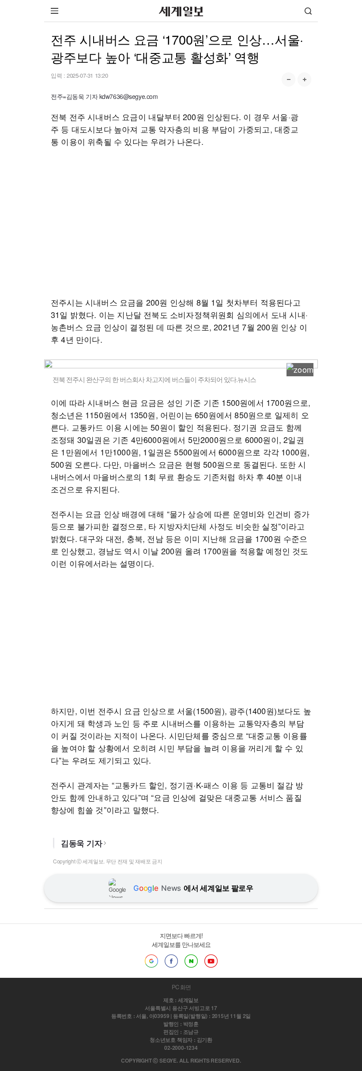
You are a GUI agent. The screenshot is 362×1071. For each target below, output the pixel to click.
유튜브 (211, 961)
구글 (151, 961)
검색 (308, 11)
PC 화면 (181, 987)
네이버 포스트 (191, 961)
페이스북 (171, 961)
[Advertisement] (181, 222)
